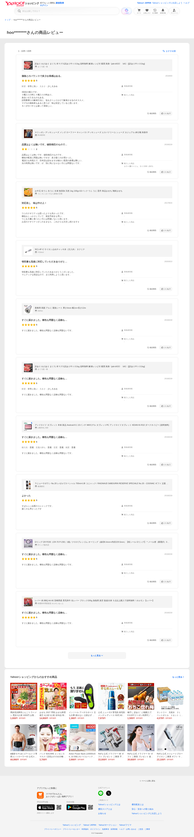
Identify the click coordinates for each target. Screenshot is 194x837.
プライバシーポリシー (52, 829)
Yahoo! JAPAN (144, 3)
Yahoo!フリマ (125, 825)
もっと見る (177, 677)
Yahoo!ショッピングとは (109, 804)
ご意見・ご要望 (144, 829)
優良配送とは (138, 804)
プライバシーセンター (71, 829)
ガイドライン (95, 829)
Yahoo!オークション (108, 825)
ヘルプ (186, 3)
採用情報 (114, 829)
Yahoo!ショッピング (72, 825)
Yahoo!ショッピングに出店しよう (167, 3)
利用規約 (85, 829)
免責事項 (105, 829)
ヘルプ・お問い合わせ (127, 829)
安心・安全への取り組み (143, 809)
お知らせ (102, 813)
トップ (8, 20)
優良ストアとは (105, 809)
